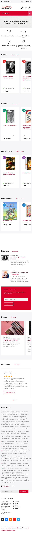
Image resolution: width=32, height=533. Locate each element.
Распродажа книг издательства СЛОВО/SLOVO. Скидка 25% (11, 339)
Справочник (16, 506)
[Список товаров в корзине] (29, 8)
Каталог (15, 505)
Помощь (15, 508)
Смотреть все (15, 55)
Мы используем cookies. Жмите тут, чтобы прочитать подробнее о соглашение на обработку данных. (15, 529)
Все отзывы (17, 364)
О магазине (16, 501)
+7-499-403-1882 (7, 1)
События (15, 503)
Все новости (15, 251)
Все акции (13, 317)
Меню (7, 13)
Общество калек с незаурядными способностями (19, 273)
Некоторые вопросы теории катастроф (18, 257)
